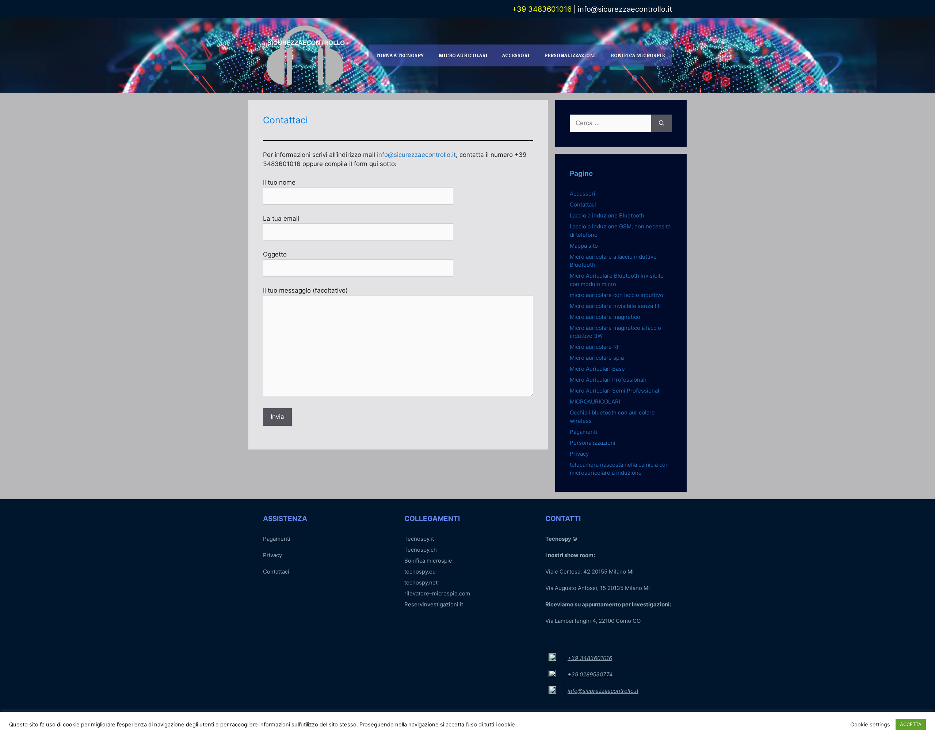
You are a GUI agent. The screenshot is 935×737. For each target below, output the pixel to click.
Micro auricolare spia (597, 357)
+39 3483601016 (590, 658)
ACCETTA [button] (910, 724)
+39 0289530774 (590, 674)
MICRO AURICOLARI (463, 55)
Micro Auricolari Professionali (608, 379)
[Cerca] (661, 123)
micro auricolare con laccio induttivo (616, 295)
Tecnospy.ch (420, 549)
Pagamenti (583, 431)
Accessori (582, 193)
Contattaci (583, 204)
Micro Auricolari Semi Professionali (615, 390)
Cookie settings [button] (870, 724)
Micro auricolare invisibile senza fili (615, 305)
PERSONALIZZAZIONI (570, 55)
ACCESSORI (516, 55)
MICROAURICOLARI (595, 401)
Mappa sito (584, 245)
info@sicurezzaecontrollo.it (624, 9)
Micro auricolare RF (595, 346)
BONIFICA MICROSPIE (638, 55)
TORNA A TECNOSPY (400, 55)
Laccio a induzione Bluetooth (607, 215)
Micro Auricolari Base (597, 368)
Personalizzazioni (592, 442)
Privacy (579, 453)
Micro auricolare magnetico (605, 316)
